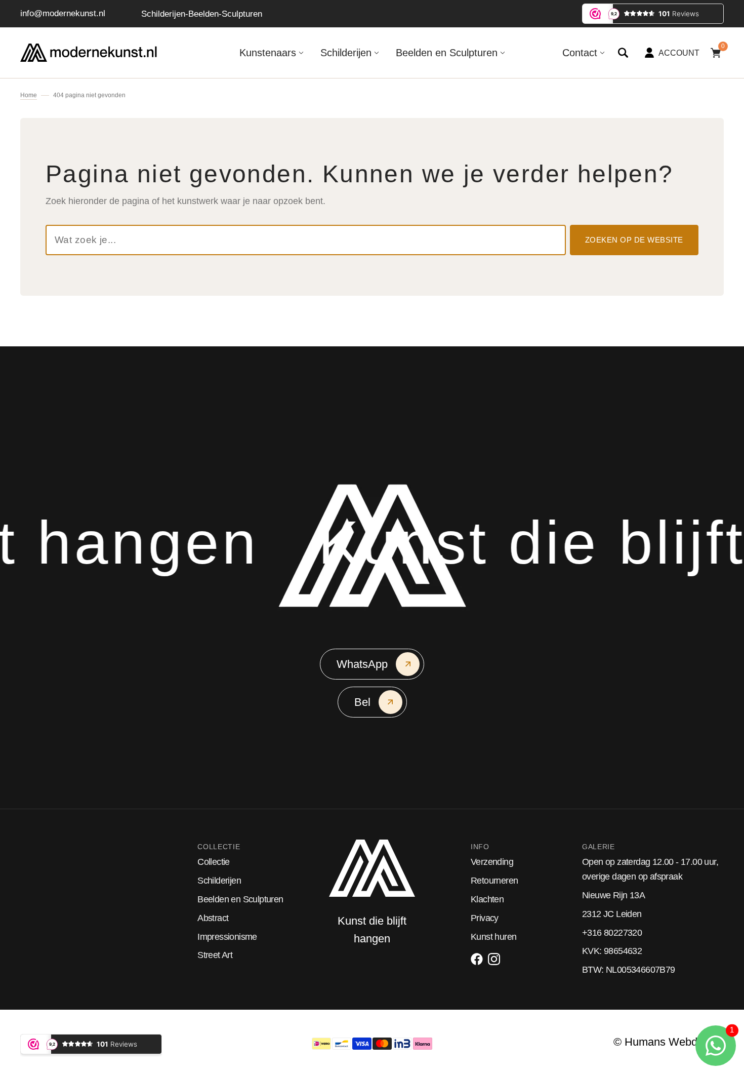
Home (28, 95)
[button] (623, 53)
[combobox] (306, 240)
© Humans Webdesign (668, 1042)
